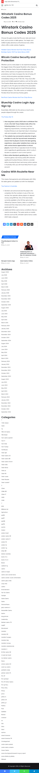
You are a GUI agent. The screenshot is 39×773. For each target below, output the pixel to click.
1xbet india (4, 464)
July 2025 (4, 310)
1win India (4, 443)
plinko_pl (3, 702)
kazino (3, 613)
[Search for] (37, 6)
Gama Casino (5, 598)
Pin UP (3, 676)
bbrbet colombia (6, 554)
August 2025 (5, 307)
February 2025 (5, 325)
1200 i (3, 426)
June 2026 (4, 278)
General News (5, 604)
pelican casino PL (6, 673)
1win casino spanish (7, 437)
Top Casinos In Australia (9, 186)
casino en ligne (5, 571)
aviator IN (4, 542)
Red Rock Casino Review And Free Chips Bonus (16, 97)
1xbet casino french (7, 461)
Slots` (3, 729)
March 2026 (4, 287)
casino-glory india (6, 580)
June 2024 (4, 349)
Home (4, 9)
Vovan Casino (5, 750)
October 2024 (5, 337)
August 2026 (5, 272)
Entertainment (5, 589)
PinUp (3, 690)
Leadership (4, 619)
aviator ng (4, 548)
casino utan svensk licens (8, 574)
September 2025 (6, 304)
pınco (2, 693)
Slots (2, 726)
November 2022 (6, 406)
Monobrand (4, 628)
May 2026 (4, 281)
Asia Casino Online (26, 261)
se (2, 720)
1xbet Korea (4, 467)
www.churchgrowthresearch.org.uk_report (13, 753)
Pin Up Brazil (4, 679)
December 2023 (5, 367)
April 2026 (4, 284)
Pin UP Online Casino (7, 682)
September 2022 (6, 412)
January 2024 (5, 364)
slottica (3, 732)
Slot (2, 723)
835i (2, 506)
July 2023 (4, 382)
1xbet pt (3, 470)
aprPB (3, 524)
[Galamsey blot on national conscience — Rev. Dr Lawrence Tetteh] (29, 245)
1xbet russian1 (5, 482)
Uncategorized (5, 741)
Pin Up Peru (4, 685)
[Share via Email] (28, 224)
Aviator (3, 530)
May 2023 (4, 388)
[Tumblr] (14, 224)
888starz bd (4, 509)
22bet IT (3, 494)
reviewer (3, 717)
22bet (3, 488)
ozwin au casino (5, 667)
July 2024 (4, 346)
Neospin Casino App (8, 261)
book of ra (4, 557)
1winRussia (4, 449)
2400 (2, 497)
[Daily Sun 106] (9, 5)
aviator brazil (5, 533)
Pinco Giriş (4, 687)
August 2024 (5, 343)
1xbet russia (4, 476)
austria (3, 527)
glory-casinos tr (5, 607)
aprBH (3, 515)
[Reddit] (21, 224)
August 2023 (5, 379)
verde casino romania (7, 747)
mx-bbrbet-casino (6, 658)
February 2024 (5, 361)
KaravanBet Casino (6, 610)
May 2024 (4, 352)
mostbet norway (6, 643)
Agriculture (4, 512)
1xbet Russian (5, 479)
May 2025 (4, 316)
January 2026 (5, 293)
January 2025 (5, 328)
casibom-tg (4, 565)
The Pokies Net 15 (7, 117)
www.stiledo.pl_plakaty (7, 756)
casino (3, 568)
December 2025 (5, 296)
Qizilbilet (3, 711)
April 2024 (4, 355)
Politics (3, 705)
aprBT (3, 518)
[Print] (32, 224)
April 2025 (4, 319)
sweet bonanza (5, 735)
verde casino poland (7, 744)
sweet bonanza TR (6, 738)
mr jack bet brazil (6, 655)
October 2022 (5, 409)
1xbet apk (4, 452)
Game (3, 601)
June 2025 (4, 313)
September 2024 (6, 340)
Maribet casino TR (6, 622)
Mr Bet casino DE (6, 652)
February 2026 (5, 290)
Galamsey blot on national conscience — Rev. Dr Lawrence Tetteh (28, 253)
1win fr (3, 440)
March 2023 (4, 394)
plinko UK (4, 699)
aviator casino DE (6, 536)
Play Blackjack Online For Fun (9, 242)
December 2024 (5, 331)
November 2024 (6, 334)
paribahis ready (5, 670)
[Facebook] (4, 224)
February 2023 (5, 397)
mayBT (3, 625)
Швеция (3, 759)
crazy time (4, 583)
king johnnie (4, 616)
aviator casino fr (5, 539)
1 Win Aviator (5, 423)
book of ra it (4, 560)
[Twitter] (7, 224)
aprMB (3, 521)
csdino (3, 586)
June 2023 (4, 385)
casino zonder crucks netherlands (11, 577)
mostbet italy (5, 640)
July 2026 (4, 275)
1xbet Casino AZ (6, 455)
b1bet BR (3, 551)
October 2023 (5, 373)
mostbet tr (4, 649)
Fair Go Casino (5, 592)
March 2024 (4, 358)
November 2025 (6, 299)
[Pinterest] (18, 224)
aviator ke (4, 545)
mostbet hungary (6, 637)
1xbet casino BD (5, 458)
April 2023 (4, 391)
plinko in (3, 696)
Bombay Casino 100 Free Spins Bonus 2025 (15, 52)
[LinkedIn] (11, 224)
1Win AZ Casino (5, 432)
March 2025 (4, 322)
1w (2, 429)
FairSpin (3, 595)
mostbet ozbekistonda (7, 646)
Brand (3, 562)
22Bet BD (4, 491)
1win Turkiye (4, 446)
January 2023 (5, 400)
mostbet (3, 631)
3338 (2, 500)
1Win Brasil (4, 435)
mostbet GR (4, 634)
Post (2, 708)
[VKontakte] (25, 224)
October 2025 (5, 301)
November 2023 (6, 370)
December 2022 (5, 403)
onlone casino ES (6, 664)
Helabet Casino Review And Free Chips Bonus (16, 50)
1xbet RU (3, 473)
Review (3, 714)
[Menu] (2, 6)
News (3, 661)
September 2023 (6, 376)
